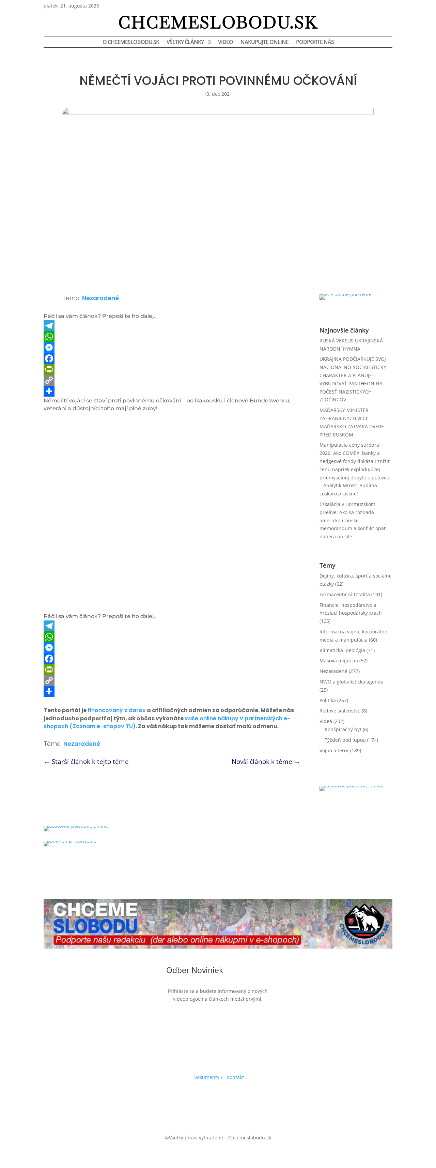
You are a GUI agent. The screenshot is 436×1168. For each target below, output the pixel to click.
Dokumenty (206, 1077)
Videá (326, 721)
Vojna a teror (334, 750)
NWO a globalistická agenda (352, 681)
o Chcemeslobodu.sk (131, 43)
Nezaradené (100, 298)
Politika (328, 700)
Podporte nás (315, 43)
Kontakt (235, 1077)
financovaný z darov (117, 710)
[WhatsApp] (172, 336)
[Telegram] (172, 325)
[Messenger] (172, 347)
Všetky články (185, 43)
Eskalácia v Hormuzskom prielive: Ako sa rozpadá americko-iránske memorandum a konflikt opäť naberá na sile (353, 520)
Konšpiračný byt (343, 729)
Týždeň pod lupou (345, 740)
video (225, 43)
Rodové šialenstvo (340, 710)
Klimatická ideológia (342, 650)
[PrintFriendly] (172, 369)
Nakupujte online (264, 43)
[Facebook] (172, 358)
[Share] (172, 391)
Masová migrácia (339, 660)
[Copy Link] (172, 380)
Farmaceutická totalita (345, 594)
